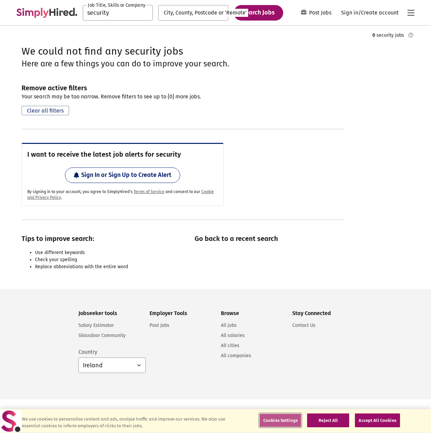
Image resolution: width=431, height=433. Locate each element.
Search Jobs (258, 12)
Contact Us (304, 325)
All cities (230, 345)
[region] (215, 421)
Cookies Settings (280, 420)
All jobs (229, 325)
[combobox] (118, 13)
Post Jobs (320, 12)
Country (87, 352)
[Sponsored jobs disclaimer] (411, 35)
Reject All (328, 420)
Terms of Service (149, 191)
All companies (236, 356)
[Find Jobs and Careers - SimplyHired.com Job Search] (46, 13)
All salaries (233, 335)
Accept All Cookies (377, 420)
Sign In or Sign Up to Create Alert (126, 175)
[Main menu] (411, 13)
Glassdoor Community (102, 335)
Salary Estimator (96, 325)
